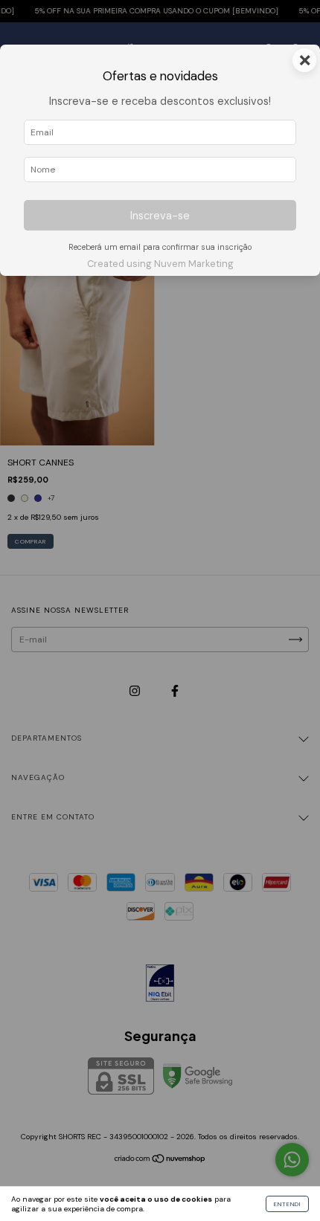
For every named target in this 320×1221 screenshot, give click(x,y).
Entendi (287, 1204)
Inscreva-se (160, 215)
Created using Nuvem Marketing (160, 263)
